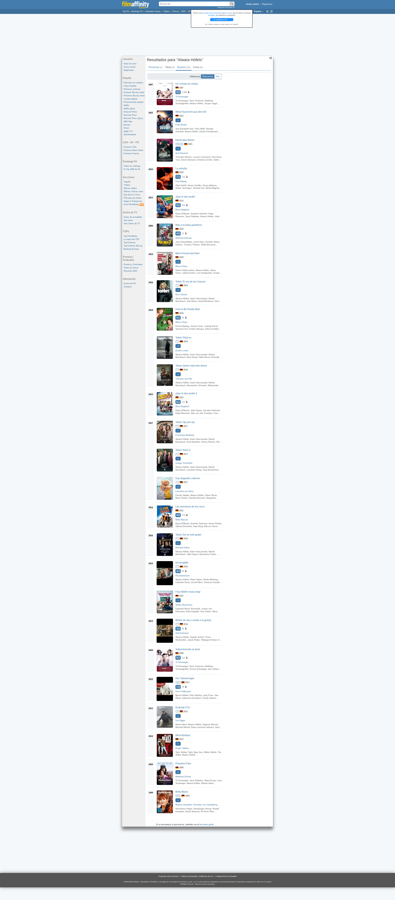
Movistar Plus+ (130, 115)
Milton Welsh (210, 752)
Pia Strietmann (182, 575)
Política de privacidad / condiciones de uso (197, 876)
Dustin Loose (181, 350)
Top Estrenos (129, 242)
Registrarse (267, 4)
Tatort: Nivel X (183, 450)
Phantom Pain (183, 763)
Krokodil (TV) (182, 707)
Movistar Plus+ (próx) (133, 118)
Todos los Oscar (131, 268)
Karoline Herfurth (199, 213)
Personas (155, 67)
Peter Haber (196, 579)
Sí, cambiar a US (220, 20)
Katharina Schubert (191, 698)
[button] (270, 58)
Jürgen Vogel (210, 103)
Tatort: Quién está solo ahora (191, 365)
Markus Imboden (183, 804)
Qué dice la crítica (132, 195)
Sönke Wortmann (183, 605)
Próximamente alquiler (133, 102)
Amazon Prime (130, 112)
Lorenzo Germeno (202, 157)
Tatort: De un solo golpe (188, 534)
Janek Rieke (194, 640)
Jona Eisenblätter (183, 242)
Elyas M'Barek (182, 213)
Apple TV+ (128, 131)
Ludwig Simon (211, 326)
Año (218, 76)
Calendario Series (153, 11)
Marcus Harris (211, 526)
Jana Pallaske (192, 216)
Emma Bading (182, 326)
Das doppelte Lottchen (187, 478)
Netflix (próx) (129, 108)
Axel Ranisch (181, 153)
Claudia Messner (197, 498)
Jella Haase (196, 410)
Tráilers (166, 11)
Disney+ (127, 125)
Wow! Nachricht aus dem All (190, 111)
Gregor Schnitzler (184, 463)
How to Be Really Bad (187, 309)
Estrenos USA (130, 147)
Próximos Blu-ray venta (134, 95)
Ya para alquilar (130, 99)
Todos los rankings (132, 166)
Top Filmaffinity (130, 236)
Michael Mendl (182, 727)
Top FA (126, 11)
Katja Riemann (182, 413)
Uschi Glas (198, 242)
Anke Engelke (192, 611)
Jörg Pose (208, 695)
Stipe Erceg (210, 780)
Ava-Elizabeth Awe (184, 128)
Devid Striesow (188, 159)
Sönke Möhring (210, 579)
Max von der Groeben (201, 413)
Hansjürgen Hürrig (202, 808)
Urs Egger (180, 720)
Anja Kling (198, 526)
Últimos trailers (130, 188)
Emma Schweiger (198, 669)
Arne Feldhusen (183, 691)
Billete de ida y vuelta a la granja (193, 620)
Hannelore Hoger (183, 808)
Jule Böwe (192, 301)
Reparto (183, 67)
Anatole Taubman (199, 523)
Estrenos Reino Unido (133, 150)
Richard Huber (182, 547)
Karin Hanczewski (198, 298)
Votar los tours (130, 63)
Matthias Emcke (183, 776)
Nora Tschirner (196, 100)
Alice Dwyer (192, 357)
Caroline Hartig (194, 470)
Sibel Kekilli (180, 185)
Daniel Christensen (208, 131)
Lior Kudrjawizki (204, 273)
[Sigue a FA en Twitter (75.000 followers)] (267, 11)
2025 (183, 11)
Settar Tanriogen (183, 188)
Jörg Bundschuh (210, 470)
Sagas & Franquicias (133, 201)
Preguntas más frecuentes (169, 876)
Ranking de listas (131, 249)
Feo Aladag (181, 181)
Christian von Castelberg (205, 804)
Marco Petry (181, 266)
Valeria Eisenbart (183, 526)
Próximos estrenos (132, 89)
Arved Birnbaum (206, 301)
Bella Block (181, 791)
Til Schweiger (181, 96)
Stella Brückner (208, 244)
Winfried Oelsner (183, 238)
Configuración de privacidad (226, 876)
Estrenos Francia (131, 153)
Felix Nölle (200, 128)
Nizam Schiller (194, 185)
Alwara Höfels (196, 103)
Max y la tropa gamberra (188, 225)
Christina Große (204, 159)
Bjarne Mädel (181, 695)
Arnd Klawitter (193, 442)
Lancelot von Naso (184, 491)
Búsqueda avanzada (225, 7)
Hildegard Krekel (209, 640)
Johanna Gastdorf (212, 582)
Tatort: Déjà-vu (183, 337)
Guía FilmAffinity (133, 204)
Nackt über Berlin (184, 140)
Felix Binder (181, 124)
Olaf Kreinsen (182, 633)
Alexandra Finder (207, 554)
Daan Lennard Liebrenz (202, 727)
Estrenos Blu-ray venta (134, 92)
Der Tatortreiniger (184, 678)
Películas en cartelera (133, 82)
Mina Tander (181, 498)
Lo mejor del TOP (131, 239)
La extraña (181, 168)
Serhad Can (199, 188)
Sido (177, 752)
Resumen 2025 (130, 271)
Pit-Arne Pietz (207, 811)
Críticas (175, 11)
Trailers (127, 185)
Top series (128, 220)
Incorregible (181, 562)
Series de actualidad (133, 217)
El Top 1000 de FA (132, 169)
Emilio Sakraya (196, 329)
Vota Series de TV (132, 223)
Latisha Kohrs (188, 273)
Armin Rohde (215, 523)
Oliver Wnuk (211, 495)
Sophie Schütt (197, 637)
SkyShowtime (130, 134)
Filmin (126, 128)
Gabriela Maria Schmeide (187, 608)
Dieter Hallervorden (184, 270)
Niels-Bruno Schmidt (209, 357)
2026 (190, 11)
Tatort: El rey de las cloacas (190, 281)
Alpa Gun (198, 752)
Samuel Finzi (181, 329)
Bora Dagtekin (182, 209)
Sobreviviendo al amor (187, 649)
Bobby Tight (187, 752)
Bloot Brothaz (182, 735)
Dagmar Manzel (210, 724)
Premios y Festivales (133, 264)
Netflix (126, 105)
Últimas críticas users (133, 191)
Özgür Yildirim (182, 748)
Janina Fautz (196, 326)
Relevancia (207, 76)
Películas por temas (132, 198)
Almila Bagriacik (213, 188)
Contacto (128, 286)
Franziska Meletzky (184, 435)
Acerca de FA (130, 283)
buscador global (207, 824)
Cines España (130, 86)
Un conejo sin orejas (186, 83)
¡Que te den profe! (185, 196)
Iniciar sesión (129, 67)
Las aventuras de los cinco (190, 506)
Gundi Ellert (196, 582)
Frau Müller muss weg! (187, 591)
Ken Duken (205, 611)
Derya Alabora (209, 185)
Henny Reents (208, 442)
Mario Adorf (181, 724)
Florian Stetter (182, 495)
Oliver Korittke (212, 329)
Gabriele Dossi (182, 582)
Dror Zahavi (181, 294)
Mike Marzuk (181, 519)
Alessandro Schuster (197, 385)
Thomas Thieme (192, 244)
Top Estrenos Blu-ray (133, 246)
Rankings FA (137, 11)
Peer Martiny (196, 695)
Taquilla (127, 182)
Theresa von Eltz (183, 378)
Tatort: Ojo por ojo (185, 422)
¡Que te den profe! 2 (186, 393)
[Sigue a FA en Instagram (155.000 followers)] (271, 11)
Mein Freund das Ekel (187, 253)
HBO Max (128, 121)
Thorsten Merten (183, 157)
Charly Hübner (209, 698)
